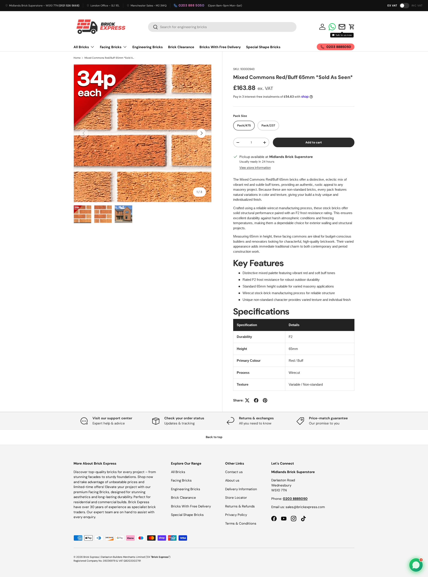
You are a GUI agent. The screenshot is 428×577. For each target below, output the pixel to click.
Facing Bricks (110, 47)
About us (232, 480)
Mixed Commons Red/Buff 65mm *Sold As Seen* (109, 57)
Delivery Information (241, 489)
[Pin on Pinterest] (265, 400)
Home (77, 57)
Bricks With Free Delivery (220, 47)
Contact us (234, 472)
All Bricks (81, 47)
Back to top (214, 437)
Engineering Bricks (147, 47)
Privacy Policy (236, 515)
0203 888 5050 (191, 5)
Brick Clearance (181, 47)
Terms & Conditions (240, 523)
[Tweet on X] (247, 400)
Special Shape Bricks (263, 47)
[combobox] (222, 27)
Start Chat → (385, 550)
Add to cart (313, 142)
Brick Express (91, 556)
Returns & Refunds (240, 506)
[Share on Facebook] (256, 400)
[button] (352, 27)
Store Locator (236, 497)
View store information (255, 168)
